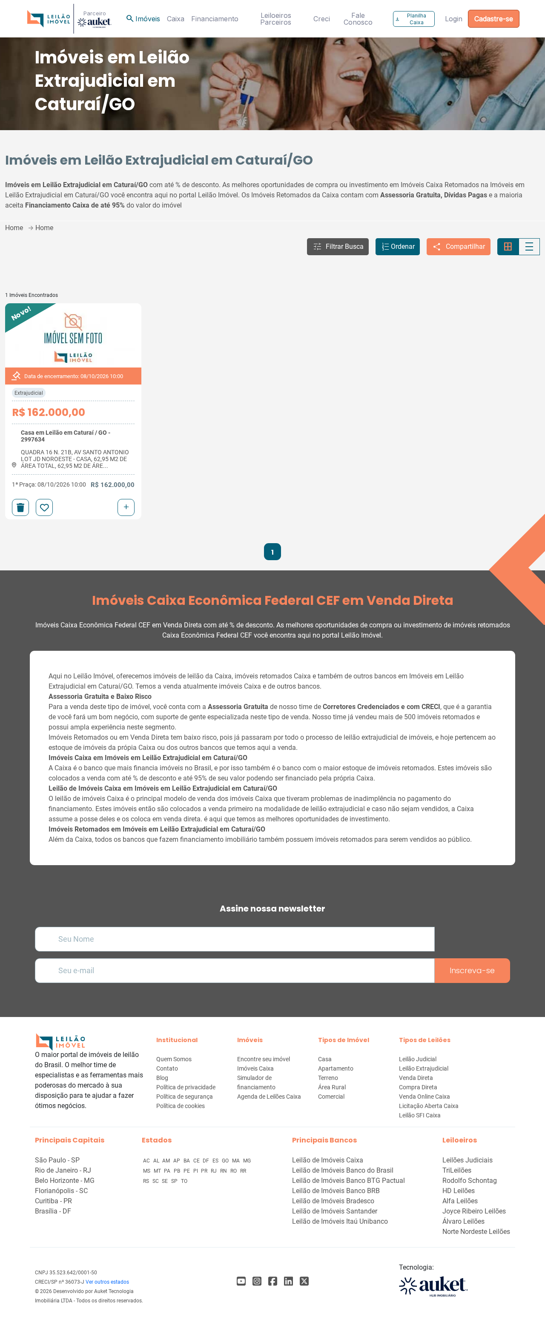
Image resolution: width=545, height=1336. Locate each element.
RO (234, 1171)
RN (224, 1171)
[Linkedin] (288, 1281)
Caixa (175, 18)
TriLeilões (456, 1170)
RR (243, 1171)
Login (453, 18)
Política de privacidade (185, 1087)
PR (205, 1171)
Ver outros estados (107, 1282)
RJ (214, 1171)
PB (177, 1171)
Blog (162, 1077)
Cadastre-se (493, 18)
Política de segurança (184, 1096)
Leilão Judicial (417, 1059)
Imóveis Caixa (255, 1068)
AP (177, 1161)
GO (226, 1161)
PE (187, 1171)
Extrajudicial (28, 393)
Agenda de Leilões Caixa (269, 1096)
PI (196, 1171)
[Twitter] (304, 1281)
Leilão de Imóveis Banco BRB (336, 1191)
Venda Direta (416, 1077)
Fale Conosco (358, 18)
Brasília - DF (53, 1211)
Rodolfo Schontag (469, 1180)
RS (146, 1181)
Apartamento (335, 1068)
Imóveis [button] (142, 18)
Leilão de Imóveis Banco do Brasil (342, 1170)
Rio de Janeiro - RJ (63, 1170)
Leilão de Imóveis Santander (334, 1211)
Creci (321, 18)
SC (156, 1181)
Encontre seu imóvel (263, 1059)
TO (184, 1181)
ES (216, 1161)
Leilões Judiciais (467, 1160)
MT (158, 1171)
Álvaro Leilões (463, 1221)
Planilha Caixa (411, 19)
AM (166, 1161)
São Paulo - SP (57, 1160)
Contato (167, 1068)
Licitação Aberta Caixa (429, 1105)
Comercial (331, 1096)
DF (206, 1161)
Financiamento (214, 18)
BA (187, 1161)
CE (197, 1161)
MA (236, 1161)
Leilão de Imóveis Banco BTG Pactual (348, 1180)
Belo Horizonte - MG (65, 1180)
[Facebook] (241, 1281)
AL (157, 1161)
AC (147, 1161)
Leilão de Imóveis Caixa (327, 1160)
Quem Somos (174, 1059)
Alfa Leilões (460, 1201)
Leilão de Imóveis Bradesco (333, 1201)
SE (165, 1181)
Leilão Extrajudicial (423, 1068)
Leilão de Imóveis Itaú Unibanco (340, 1221)
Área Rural (332, 1087)
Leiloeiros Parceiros (275, 18)
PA (168, 1171)
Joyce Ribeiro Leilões (474, 1211)
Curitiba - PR (53, 1201)
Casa (325, 1059)
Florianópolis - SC (61, 1191)
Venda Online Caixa (424, 1096)
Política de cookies (180, 1105)
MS (147, 1171)
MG (247, 1161)
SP (175, 1181)
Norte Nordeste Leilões (476, 1232)
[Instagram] (256, 1281)
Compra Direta (418, 1087)
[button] (338, 246)
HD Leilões (458, 1191)
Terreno (328, 1077)
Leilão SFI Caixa (420, 1115)
